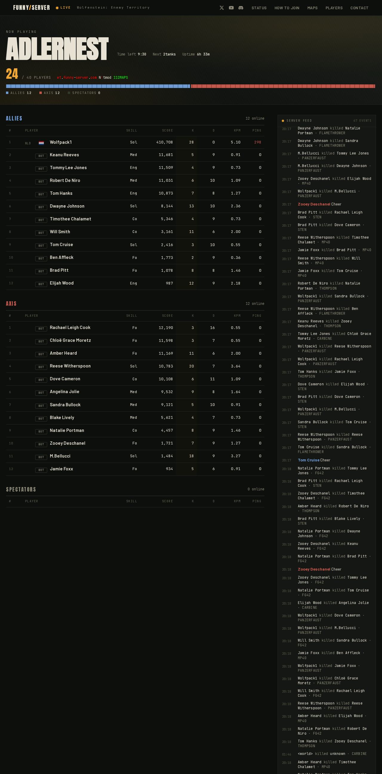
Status (259, 7)
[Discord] (240, 7)
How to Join (287, 7)
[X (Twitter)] (221, 7)
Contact (359, 7)
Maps (312, 7)
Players (334, 7)
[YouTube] (231, 7)
